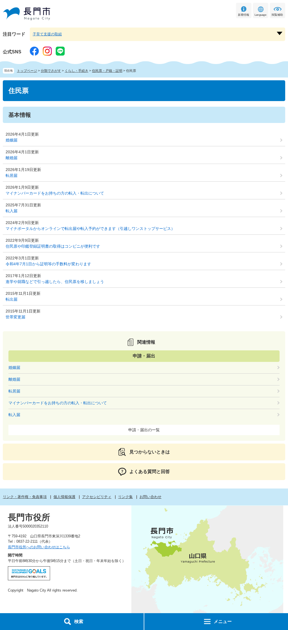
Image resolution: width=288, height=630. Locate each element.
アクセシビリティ (96, 497)
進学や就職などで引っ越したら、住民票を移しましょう (55, 281)
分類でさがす (51, 71)
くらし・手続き (76, 71)
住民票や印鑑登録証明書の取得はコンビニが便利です (53, 246)
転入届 (11, 211)
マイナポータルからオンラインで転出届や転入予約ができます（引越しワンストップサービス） (90, 228)
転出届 (11, 299)
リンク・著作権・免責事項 (25, 497)
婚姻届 (11, 140)
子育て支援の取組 (47, 34)
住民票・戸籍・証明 (107, 71)
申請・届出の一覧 (144, 430)
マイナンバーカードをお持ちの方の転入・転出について (55, 193)
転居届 (11, 175)
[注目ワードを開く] (279, 33)
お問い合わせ (150, 497)
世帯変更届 (15, 317)
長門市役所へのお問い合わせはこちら (39, 547)
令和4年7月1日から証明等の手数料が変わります (48, 264)
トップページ (27, 71)
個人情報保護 (64, 497)
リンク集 (125, 497)
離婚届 (11, 158)
